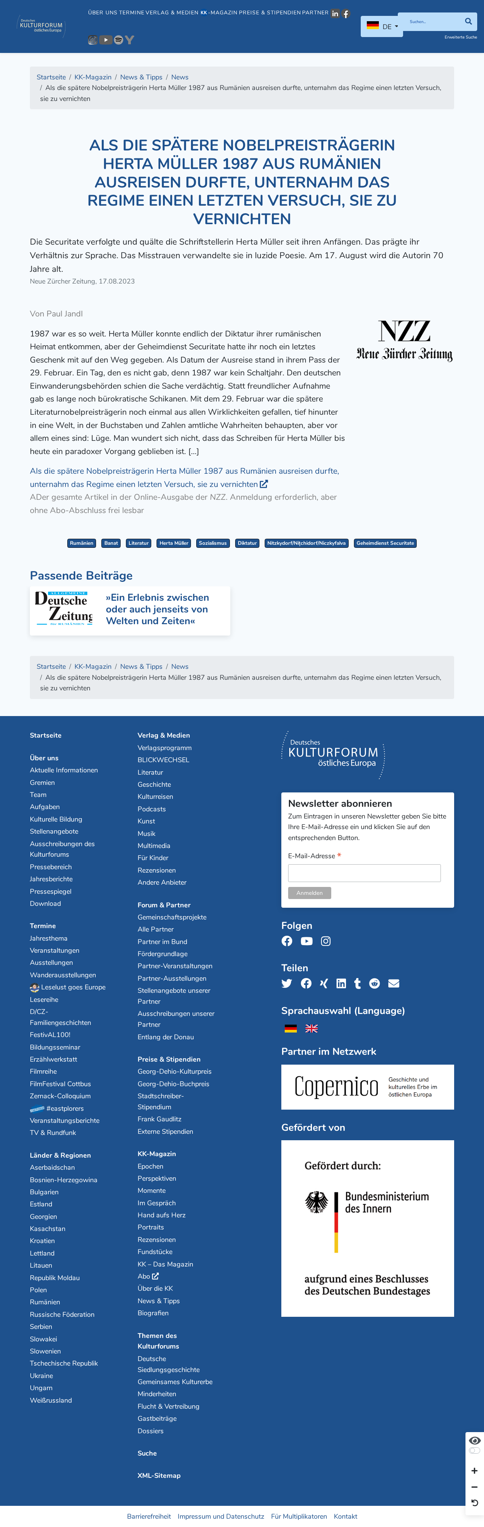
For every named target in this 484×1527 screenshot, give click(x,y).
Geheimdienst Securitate (385, 543)
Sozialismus (213, 543)
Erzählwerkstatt (53, 1059)
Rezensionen (157, 870)
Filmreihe (43, 1071)
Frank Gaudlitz (160, 1119)
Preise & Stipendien (270, 12)
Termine (131, 12)
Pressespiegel (50, 891)
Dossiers (151, 1431)
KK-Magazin (157, 1153)
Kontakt (345, 1516)
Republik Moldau (55, 1277)
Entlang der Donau (166, 1037)
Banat (111, 543)
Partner (315, 12)
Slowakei (43, 1339)
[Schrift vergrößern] (474, 1471)
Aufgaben (45, 806)
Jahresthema (49, 938)
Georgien (43, 1216)
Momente (152, 1190)
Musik (146, 833)
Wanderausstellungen (63, 975)
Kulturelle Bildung (56, 819)
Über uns (103, 12)
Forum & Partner (164, 905)
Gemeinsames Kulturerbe (175, 1381)
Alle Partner (156, 929)
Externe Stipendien (165, 1131)
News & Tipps (159, 1300)
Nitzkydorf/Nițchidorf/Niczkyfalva (306, 543)
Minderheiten (157, 1393)
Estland (41, 1204)
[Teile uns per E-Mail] (396, 984)
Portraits (151, 1227)
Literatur (139, 543)
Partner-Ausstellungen (172, 978)
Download (45, 903)
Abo (144, 1276)
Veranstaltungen (54, 950)
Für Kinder (153, 857)
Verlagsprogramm (165, 747)
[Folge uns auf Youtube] (309, 941)
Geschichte (154, 784)
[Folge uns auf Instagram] (328, 941)
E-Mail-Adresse (314, 856)
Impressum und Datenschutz (221, 1516)
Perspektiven (157, 1178)
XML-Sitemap (159, 1475)
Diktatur (247, 543)
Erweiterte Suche (461, 37)
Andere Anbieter (162, 882)
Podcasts (152, 809)
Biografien (153, 1313)
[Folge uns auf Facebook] (289, 941)
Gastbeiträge (157, 1418)
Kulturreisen (155, 796)
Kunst (146, 821)
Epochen (150, 1166)
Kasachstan (47, 1228)
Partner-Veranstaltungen (175, 965)
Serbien (41, 1326)
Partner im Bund (162, 941)
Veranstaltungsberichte (64, 1120)
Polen (38, 1289)
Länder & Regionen (60, 1155)
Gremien (42, 782)
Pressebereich (51, 866)
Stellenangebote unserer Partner (174, 996)
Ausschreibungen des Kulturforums (62, 849)
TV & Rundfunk (53, 1132)
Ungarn (41, 1387)
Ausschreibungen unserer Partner (176, 1019)
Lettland (42, 1253)
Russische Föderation (62, 1314)
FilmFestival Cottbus (60, 1083)
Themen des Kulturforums (158, 1341)
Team (38, 794)
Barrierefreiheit (149, 1516)
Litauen (41, 1265)
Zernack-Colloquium (60, 1096)
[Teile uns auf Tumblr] (360, 984)
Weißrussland (51, 1400)
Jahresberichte (51, 879)
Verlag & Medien (172, 12)
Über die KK (155, 1288)
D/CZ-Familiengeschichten (60, 1017)
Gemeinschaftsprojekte (172, 917)
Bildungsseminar (55, 1047)
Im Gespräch (157, 1203)
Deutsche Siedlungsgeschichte (169, 1364)
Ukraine (41, 1375)
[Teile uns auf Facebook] (308, 984)
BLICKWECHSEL (163, 759)
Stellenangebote (54, 831)
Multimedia (154, 845)
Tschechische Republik (64, 1363)
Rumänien (81, 543)
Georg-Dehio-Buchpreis (173, 1083)
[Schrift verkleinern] (474, 1487)
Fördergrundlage (163, 953)
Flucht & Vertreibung (169, 1406)
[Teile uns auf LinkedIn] (344, 984)
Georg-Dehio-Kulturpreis (175, 1071)
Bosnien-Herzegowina (64, 1179)
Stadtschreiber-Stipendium (161, 1101)
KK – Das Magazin (165, 1264)
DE (387, 26)
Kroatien (42, 1240)
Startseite (46, 735)
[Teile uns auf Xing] (326, 984)
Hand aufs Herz (162, 1215)
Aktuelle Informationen (64, 770)
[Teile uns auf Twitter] (289, 984)
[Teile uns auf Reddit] (377, 984)
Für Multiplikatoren (299, 1516)
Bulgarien (44, 1192)
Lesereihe (44, 999)
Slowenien (45, 1351)
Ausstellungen (51, 962)
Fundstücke (155, 1251)
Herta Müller (174, 543)
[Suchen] (468, 21)
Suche (147, 1453)
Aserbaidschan (52, 1167)
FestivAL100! (50, 1034)
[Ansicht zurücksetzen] (475, 1503)
